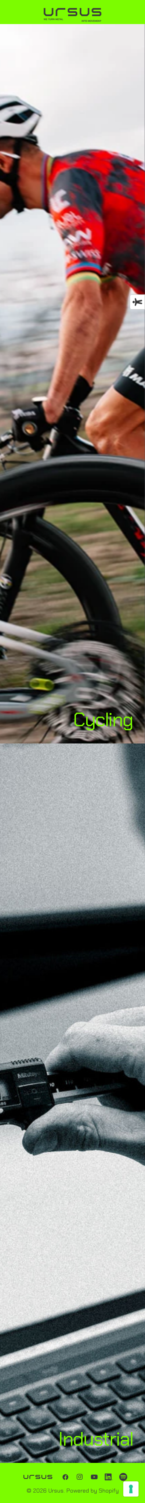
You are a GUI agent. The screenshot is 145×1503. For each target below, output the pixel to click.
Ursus (56, 1490)
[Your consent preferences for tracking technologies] (131, 1489)
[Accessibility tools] (137, 301)
